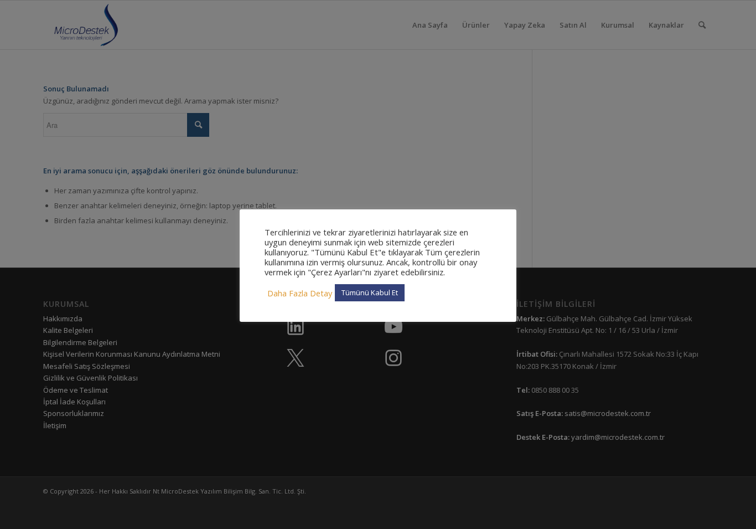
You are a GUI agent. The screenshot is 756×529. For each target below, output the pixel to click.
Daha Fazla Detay (299, 293)
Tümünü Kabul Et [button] (369, 292)
